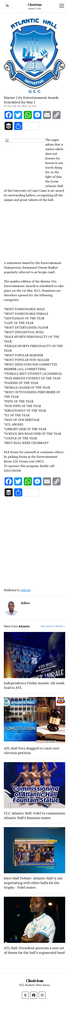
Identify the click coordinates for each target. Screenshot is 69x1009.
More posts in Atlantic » (53, 626)
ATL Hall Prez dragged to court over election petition (31, 750)
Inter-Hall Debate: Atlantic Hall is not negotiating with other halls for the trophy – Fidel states (33, 883)
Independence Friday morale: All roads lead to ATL (34, 685)
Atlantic (26, 590)
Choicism (35, 4)
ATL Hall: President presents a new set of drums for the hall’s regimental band (34, 950)
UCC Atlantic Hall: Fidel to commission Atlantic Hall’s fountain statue (34, 815)
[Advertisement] (34, 231)
